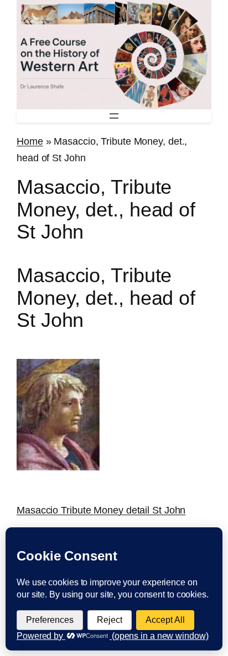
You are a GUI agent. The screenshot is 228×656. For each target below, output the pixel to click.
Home (30, 141)
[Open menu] (114, 116)
